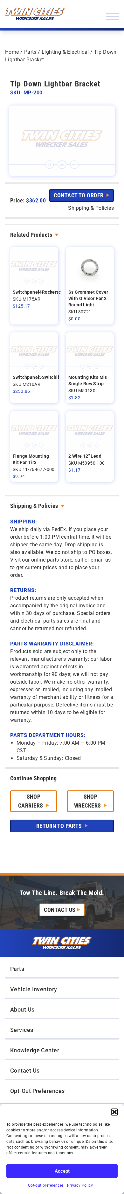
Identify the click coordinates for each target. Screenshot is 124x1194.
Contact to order (79, 195)
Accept (62, 1171)
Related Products (31, 234)
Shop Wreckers (88, 801)
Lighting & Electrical (65, 52)
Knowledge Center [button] (34, 1050)
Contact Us (60, 909)
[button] (114, 1112)
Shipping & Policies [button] (91, 208)
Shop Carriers (31, 801)
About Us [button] (22, 1009)
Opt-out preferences (46, 1185)
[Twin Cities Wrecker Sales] (35, 14)
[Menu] (112, 16)
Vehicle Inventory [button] (33, 989)
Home (12, 52)
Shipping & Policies (34, 505)
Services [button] (21, 1030)
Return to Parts (59, 825)
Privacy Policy (80, 1185)
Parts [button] (17, 968)
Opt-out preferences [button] (37, 1091)
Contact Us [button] (25, 1070)
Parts (30, 52)
